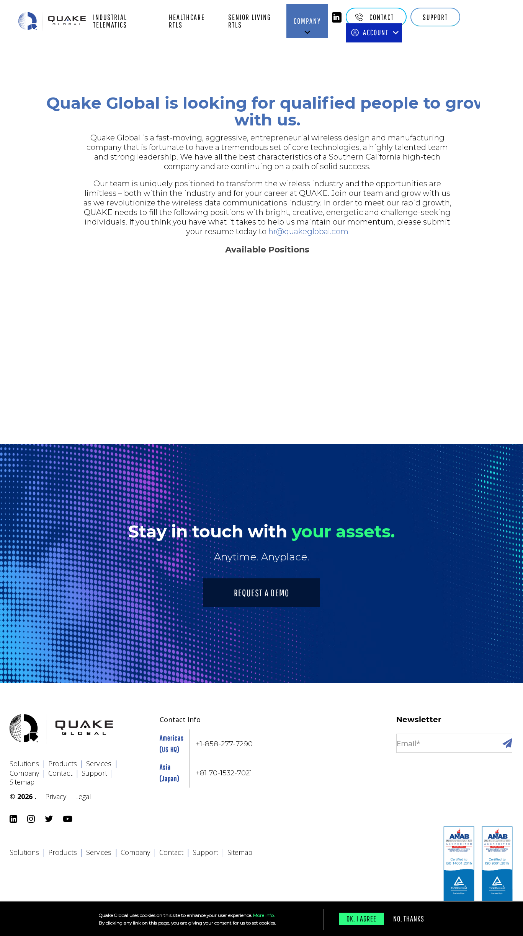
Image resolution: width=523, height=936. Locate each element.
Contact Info (180, 719)
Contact (381, 17)
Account (376, 32)
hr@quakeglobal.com (308, 231)
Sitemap (22, 781)
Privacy (55, 796)
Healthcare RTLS (187, 21)
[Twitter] (50, 819)
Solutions (28, 763)
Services (102, 763)
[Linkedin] (337, 17)
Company (307, 20)
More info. (264, 915)
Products (66, 763)
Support (435, 17)
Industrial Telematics (110, 21)
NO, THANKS (408, 918)
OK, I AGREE (361, 918)
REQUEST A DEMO (261, 592)
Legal (83, 796)
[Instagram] (32, 819)
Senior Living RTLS (249, 21)
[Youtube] (68, 819)
